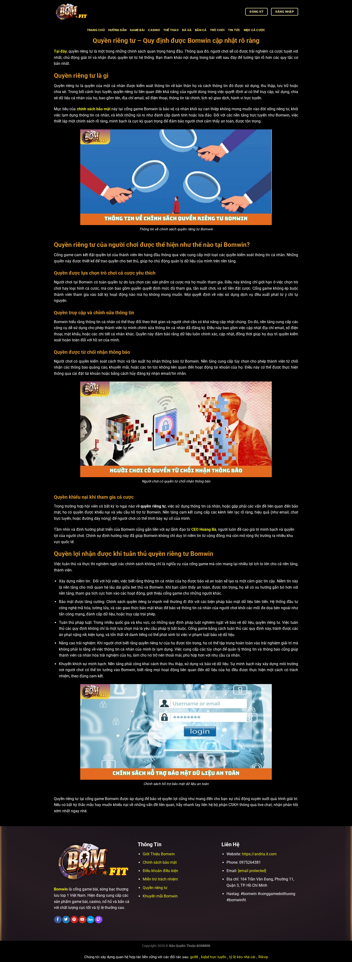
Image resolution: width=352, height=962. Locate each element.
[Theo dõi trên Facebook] (58, 919)
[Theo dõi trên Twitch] (98, 919)
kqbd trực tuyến (213, 957)
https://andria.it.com (259, 854)
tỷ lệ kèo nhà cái (242, 957)
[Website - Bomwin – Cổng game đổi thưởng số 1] (78, 11)
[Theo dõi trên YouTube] (82, 919)
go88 (194, 957)
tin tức (234, 30)
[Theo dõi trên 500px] (90, 919)
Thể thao (171, 30)
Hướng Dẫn (117, 30)
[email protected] (252, 870)
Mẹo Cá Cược (254, 30)
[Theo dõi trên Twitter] (66, 919)
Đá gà (187, 30)
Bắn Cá (201, 30)
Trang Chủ (96, 30)
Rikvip (263, 957)
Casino (154, 30)
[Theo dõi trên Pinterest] (74, 919)
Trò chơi (217, 30)
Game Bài (137, 30)
